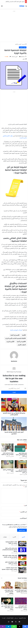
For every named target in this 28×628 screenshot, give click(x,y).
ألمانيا (23, 335)
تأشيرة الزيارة (10, 341)
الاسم (25, 505)
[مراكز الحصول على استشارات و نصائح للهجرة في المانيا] (21, 464)
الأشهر (23, 537)
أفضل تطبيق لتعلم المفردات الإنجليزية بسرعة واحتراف (21, 607)
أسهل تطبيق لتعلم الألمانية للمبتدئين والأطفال (9, 591)
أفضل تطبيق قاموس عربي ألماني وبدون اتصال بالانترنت (7, 607)
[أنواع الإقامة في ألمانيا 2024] (7, 464)
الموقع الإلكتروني (23, 518)
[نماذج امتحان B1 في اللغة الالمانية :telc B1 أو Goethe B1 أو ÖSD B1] (22, 549)
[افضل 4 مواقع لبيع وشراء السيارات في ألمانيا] (22, 543)
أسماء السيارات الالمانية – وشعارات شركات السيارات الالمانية (9, 568)
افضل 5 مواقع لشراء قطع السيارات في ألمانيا (11, 563)
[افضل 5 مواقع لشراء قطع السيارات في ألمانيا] (22, 563)
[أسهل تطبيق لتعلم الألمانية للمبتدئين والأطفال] (7, 585)
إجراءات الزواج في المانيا (16, 330)
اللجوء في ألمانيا (21, 341)
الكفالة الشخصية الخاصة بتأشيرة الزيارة (15, 338)
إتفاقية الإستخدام (9, 618)
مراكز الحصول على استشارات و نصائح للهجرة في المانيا (21, 471)
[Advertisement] (14, 26)
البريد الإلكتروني (23, 511)
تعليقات (5, 537)
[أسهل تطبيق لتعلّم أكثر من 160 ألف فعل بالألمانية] (21, 585)
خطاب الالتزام (21, 345)
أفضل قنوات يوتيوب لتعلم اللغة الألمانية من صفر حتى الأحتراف (10, 556)
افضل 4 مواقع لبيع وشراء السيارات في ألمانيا (11, 542)
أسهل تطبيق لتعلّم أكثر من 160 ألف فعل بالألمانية (21, 591)
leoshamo (22, 56)
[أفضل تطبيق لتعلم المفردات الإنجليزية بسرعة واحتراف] (21, 601)
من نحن (16, 618)
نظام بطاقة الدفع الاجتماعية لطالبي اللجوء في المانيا (21, 454)
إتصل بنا (3, 618)
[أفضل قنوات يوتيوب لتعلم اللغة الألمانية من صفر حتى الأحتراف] (22, 557)
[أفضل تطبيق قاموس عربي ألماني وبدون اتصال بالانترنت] (7, 601)
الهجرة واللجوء (18, 44)
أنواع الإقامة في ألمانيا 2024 (8, 470)
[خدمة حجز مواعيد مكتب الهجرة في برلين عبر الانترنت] (7, 447)
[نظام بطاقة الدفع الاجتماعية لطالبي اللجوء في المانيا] (21, 447)
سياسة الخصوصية (22, 618)
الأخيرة (14, 537)
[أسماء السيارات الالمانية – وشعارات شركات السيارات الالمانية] (22, 570)
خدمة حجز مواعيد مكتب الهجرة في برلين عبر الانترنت (7, 453)
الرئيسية (24, 44)
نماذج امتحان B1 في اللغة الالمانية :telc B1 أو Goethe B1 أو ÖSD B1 (10, 549)
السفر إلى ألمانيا (15, 335)
